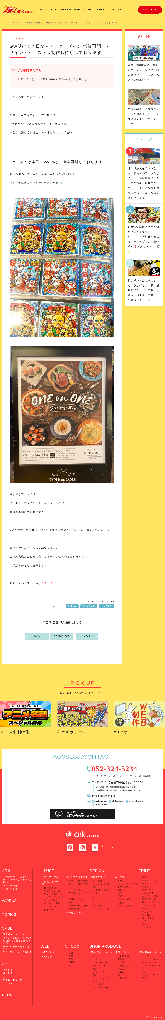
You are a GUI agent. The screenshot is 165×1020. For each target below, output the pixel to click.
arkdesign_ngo (101, 801)
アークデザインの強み (15, 877)
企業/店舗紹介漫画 (79, 905)
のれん (121, 890)
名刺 (95, 902)
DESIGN (66, 9)
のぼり (121, 893)
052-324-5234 (114, 768)
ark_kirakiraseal (118, 801)
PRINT (145, 871)
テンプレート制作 (102, 909)
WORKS (99, 9)
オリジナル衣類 (150, 896)
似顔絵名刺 (50, 887)
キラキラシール (72, 732)
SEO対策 (47, 957)
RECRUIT (10, 995)
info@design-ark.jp (103, 795)
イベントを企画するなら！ (17, 938)
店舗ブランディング (101, 952)
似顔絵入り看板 (52, 903)
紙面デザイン (98, 877)
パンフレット (100, 899)
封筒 (144, 978)
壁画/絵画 (74, 909)
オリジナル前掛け (151, 959)
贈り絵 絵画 (50, 900)
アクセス (8, 983)
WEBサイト (125, 732)
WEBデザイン (49, 952)
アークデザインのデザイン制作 (17, 881)
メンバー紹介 (10, 885)
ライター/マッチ (151, 975)
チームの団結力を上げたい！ (16, 948)
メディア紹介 (10, 889)
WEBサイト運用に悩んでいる (16, 942)
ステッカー (148, 924)
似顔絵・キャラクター (51, 883)
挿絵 (71, 902)
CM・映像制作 (101, 987)
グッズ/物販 (124, 899)
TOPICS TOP (62, 636)
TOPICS (16, 23)
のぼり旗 (147, 927)
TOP (6, 23)
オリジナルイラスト (77, 877)
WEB (77, 9)
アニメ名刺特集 (15, 732)
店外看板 (122, 959)
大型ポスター (149, 893)
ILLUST (53, 9)
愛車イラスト (51, 909)
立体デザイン (122, 877)
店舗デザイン (122, 952)
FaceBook (89, 606)
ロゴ (71, 953)
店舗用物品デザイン (150, 952)
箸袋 (144, 972)
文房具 (121, 902)
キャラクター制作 (78, 880)
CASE (111, 9)
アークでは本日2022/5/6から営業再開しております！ (55, 79)
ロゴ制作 (98, 880)
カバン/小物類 (125, 905)
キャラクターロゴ (53, 897)
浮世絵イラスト (74, 913)
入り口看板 (124, 956)
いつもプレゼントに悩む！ (17, 952)
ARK (42, 9)
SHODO (72, 946)
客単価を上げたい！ (14, 934)
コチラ (45, 583)
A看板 (121, 968)
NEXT (87, 636)
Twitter (72, 606)
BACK (37, 636)
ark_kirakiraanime (136, 801)
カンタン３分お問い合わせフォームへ (82, 814)
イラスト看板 (76, 890)
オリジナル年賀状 (53, 906)
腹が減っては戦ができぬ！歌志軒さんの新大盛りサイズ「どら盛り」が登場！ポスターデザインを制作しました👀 (143, 290)
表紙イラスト (76, 899)
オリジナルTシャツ (152, 956)
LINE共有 (106, 606)
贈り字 (72, 962)
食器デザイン (149, 962)
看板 (120, 880)
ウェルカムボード (53, 894)
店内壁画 (122, 978)
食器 (120, 896)
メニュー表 (99, 905)
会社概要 (8, 973)
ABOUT (122, 9)
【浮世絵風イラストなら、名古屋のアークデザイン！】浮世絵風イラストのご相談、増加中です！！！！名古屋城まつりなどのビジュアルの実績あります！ (143, 183)
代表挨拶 (8, 970)
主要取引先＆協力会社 (15, 980)
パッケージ (99, 896)
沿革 (5, 977)
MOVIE (87, 9)
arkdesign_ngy (101, 804)
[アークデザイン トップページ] (18, 9)
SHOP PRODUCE (105, 946)
